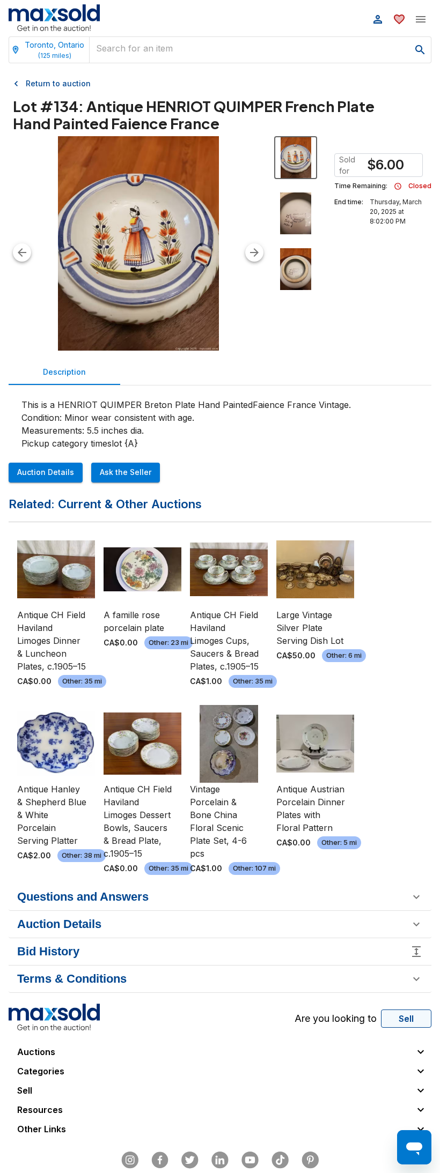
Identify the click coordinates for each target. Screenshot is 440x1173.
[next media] (254, 252)
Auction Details (45, 472)
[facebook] (160, 1160)
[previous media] (22, 252)
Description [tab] (64, 371)
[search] (420, 50)
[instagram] (130, 1160)
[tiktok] (280, 1160)
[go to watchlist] (399, 19)
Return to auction (58, 83)
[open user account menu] (377, 19)
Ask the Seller (125, 472)
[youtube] (250, 1160)
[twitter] (190, 1160)
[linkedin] (220, 1160)
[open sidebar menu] (420, 19)
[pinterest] (310, 1160)
